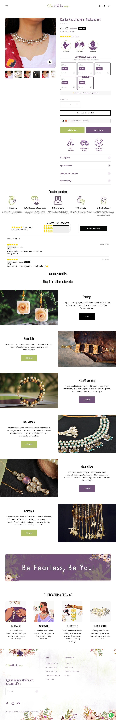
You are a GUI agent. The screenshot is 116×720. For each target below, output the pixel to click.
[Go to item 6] (54, 74)
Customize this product (85, 113)
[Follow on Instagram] (12, 703)
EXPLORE (87, 316)
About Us (69, 667)
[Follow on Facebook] (6, 703)
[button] (65, 36)
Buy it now (98, 130)
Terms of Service (53, 675)
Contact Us (50, 679)
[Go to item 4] (36, 74)
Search (68, 663)
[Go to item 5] (45, 74)
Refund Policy (51, 667)
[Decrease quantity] (63, 104)
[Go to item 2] (18, 74)
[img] (12, 245)
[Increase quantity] (77, 104)
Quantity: (64, 99)
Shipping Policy (52, 663)
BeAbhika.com (17, 711)
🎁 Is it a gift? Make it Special (77, 121)
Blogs (67, 675)
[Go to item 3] (27, 74)
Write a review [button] (93, 228)
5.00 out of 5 (28, 227)
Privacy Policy (51, 671)
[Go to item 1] (9, 74)
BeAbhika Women (72, 671)
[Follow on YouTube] (18, 703)
